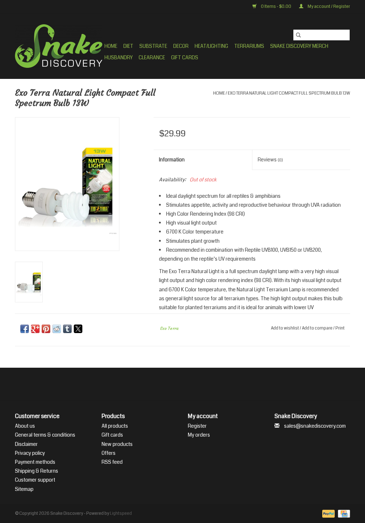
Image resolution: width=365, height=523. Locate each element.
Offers (108, 453)
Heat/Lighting (211, 46)
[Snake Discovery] (58, 46)
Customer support (35, 479)
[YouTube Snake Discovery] (189, 384)
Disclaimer (26, 444)
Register (197, 425)
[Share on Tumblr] (67, 329)
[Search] (298, 35)
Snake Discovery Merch (299, 46)
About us (25, 425)
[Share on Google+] (35, 329)
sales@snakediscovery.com (315, 425)
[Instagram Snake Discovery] (201, 384)
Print (340, 328)
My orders (199, 434)
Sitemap (24, 489)
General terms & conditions (45, 434)
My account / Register (328, 7)
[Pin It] (46, 329)
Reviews (270, 159)
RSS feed (112, 462)
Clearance (152, 57)
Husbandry (118, 57)
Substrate (153, 46)
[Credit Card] (342, 514)
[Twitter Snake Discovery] (176, 384)
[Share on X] (78, 329)
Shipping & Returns (36, 470)
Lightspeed (121, 514)
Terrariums (249, 46)
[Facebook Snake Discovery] (164, 384)
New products (117, 444)
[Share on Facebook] (24, 329)
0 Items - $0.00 (276, 7)
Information (172, 159)
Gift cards (184, 57)
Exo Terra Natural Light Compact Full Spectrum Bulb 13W (289, 93)
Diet (128, 46)
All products (115, 425)
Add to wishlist (285, 328)
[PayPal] (327, 514)
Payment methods (35, 462)
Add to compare (317, 328)
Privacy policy (30, 453)
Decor (181, 46)
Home (110, 46)
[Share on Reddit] (56, 329)
